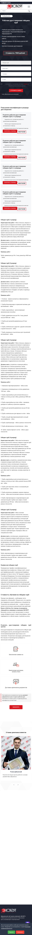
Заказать (16, 707)
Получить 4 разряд (10, 182)
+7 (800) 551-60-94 (5, 3)
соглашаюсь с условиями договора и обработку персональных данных (17, 84)
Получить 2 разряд (10, 131)
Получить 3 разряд (10, 156)
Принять (11, 932)
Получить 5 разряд (10, 208)
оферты (26, 84)
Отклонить (20, 932)
